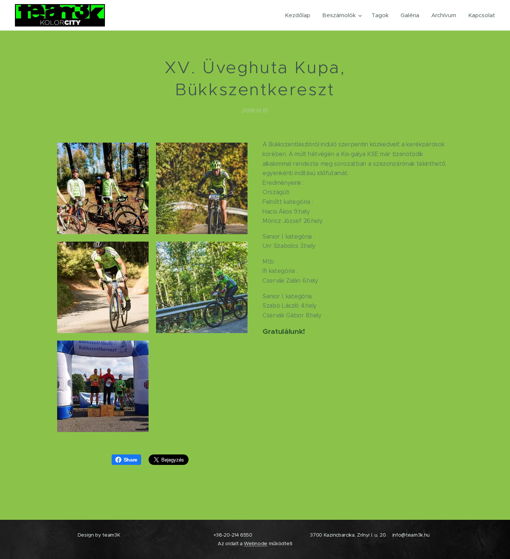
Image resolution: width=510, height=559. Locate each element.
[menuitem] (299, 15)
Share (130, 460)
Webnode (255, 543)
